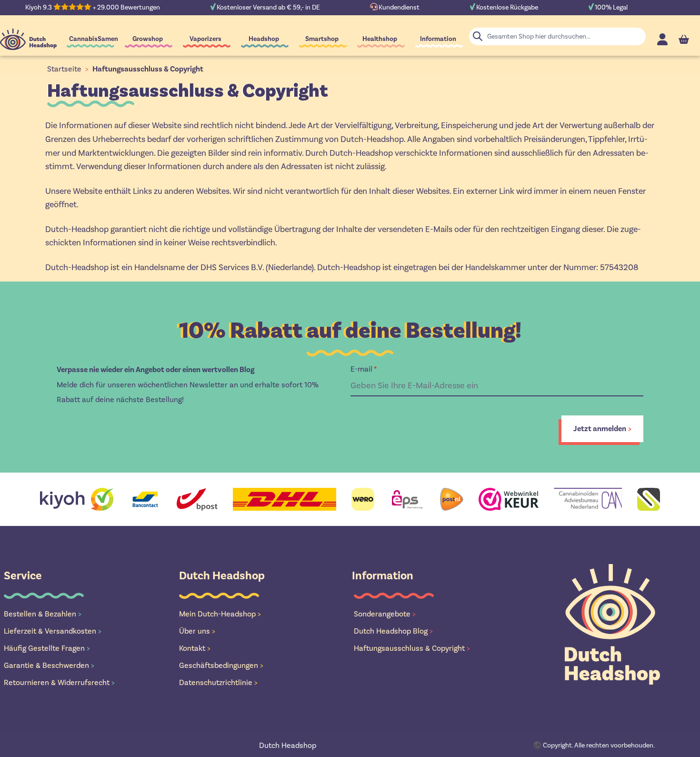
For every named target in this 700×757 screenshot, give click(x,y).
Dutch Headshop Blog (393, 631)
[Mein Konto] (662, 39)
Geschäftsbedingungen (221, 665)
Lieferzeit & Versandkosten (52, 631)
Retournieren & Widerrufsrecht (59, 682)
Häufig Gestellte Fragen (47, 648)
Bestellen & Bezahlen (42, 613)
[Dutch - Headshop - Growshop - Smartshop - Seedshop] (28, 39)
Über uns (197, 631)
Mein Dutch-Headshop (220, 613)
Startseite (64, 68)
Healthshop (379, 39)
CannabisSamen (93, 39)
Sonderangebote (385, 613)
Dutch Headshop (287, 745)
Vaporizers (205, 39)
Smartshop (322, 39)
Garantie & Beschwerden (49, 665)
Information (438, 39)
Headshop (264, 39)
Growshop (147, 39)
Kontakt (194, 648)
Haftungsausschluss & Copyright (147, 69)
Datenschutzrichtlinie (218, 682)
